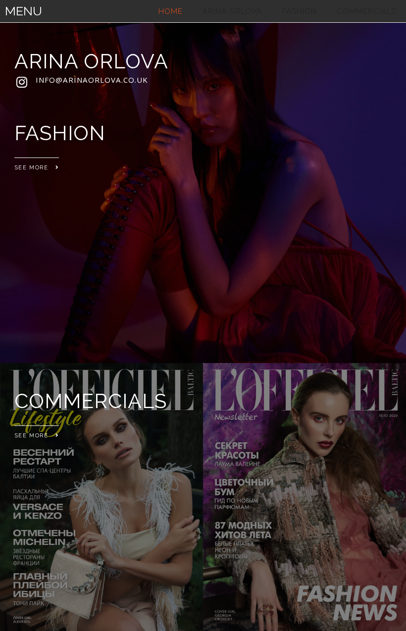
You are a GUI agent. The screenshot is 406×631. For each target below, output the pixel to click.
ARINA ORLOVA (232, 11)
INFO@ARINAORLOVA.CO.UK (92, 80)
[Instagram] (21, 81)
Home (170, 11)
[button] (36, 165)
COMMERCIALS (366, 11)
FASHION (299, 11)
